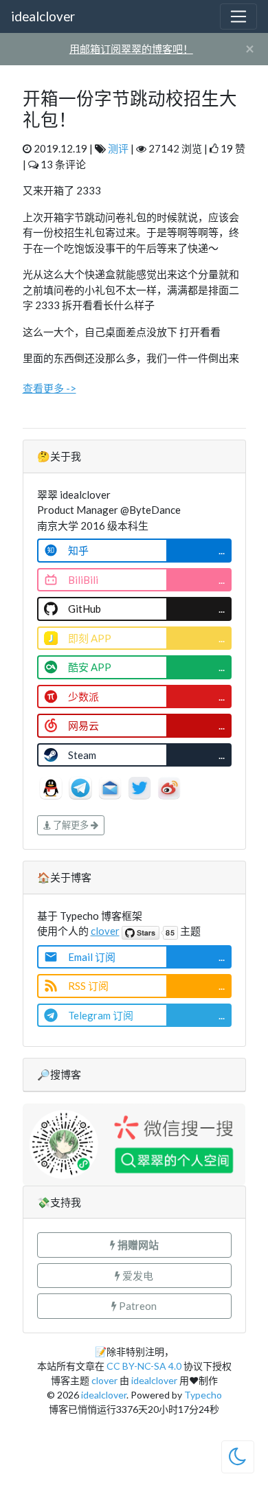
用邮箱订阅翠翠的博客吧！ (131, 49)
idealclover (43, 16)
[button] (134, 1245)
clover (105, 931)
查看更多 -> (49, 388)
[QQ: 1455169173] (52, 786)
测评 (118, 148)
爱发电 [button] (136, 1275)
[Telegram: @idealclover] (81, 786)
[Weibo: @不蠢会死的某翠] (169, 786)
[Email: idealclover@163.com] (111, 786)
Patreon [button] (137, 1306)
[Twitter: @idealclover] (140, 786)
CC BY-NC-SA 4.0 (144, 1366)
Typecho (203, 1395)
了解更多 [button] (71, 824)
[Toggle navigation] (238, 16)
